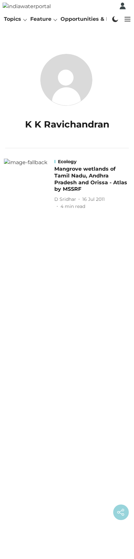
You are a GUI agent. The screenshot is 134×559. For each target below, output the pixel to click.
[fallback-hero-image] (29, 184)
